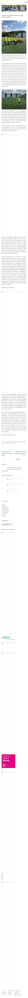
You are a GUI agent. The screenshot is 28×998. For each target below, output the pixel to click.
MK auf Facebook (5, 511)
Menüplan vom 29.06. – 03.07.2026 (14, 467)
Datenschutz (10, 993)
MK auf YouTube (5, 507)
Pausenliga (4, 514)
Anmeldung (4, 506)
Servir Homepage (5, 512)
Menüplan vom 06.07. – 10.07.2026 (14, 469)
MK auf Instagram (5, 509)
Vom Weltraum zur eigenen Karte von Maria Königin (7, 453)
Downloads (4, 515)
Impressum (10, 990)
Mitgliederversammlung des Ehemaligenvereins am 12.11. (20, 453)
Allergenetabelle (5, 470)
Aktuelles (8, 443)
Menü (26, 2)
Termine (3, 504)
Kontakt (9, 992)
